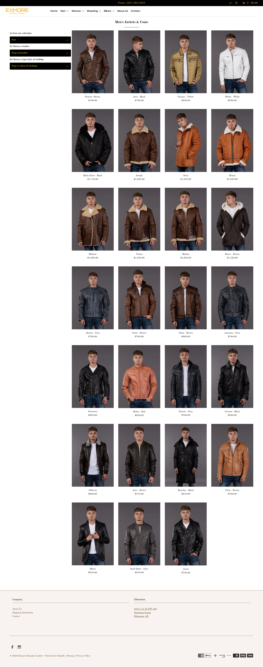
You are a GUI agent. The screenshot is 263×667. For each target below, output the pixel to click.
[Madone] (93, 219)
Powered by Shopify (55, 656)
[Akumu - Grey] (93, 297)
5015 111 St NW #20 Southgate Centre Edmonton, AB (145, 613)
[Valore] (139, 219)
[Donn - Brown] (186, 297)
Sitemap (71, 656)
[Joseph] (139, 140)
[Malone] (186, 219)
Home (54, 10)
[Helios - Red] (139, 376)
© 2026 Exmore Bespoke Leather (26, 656)
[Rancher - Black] (186, 455)
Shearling (92, 10)
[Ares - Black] (139, 61)
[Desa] (186, 140)
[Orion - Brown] (139, 297)
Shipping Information (22, 613)
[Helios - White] (232, 61)
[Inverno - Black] (232, 376)
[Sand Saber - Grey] (139, 533)
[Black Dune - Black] (93, 140)
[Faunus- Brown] (93, 61)
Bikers (108, 10)
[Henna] (232, 140)
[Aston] (186, 533)
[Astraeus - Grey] (232, 297)
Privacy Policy (83, 656)
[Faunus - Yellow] (186, 61)
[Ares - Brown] (139, 455)
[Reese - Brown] (232, 219)
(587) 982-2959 (135, 3)
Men (63, 10)
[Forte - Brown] (232, 455)
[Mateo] (93, 533)
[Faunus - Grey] (186, 376)
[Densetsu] (93, 376)
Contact (135, 10)
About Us (122, 10)
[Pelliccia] (93, 455)
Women (76, 10)
